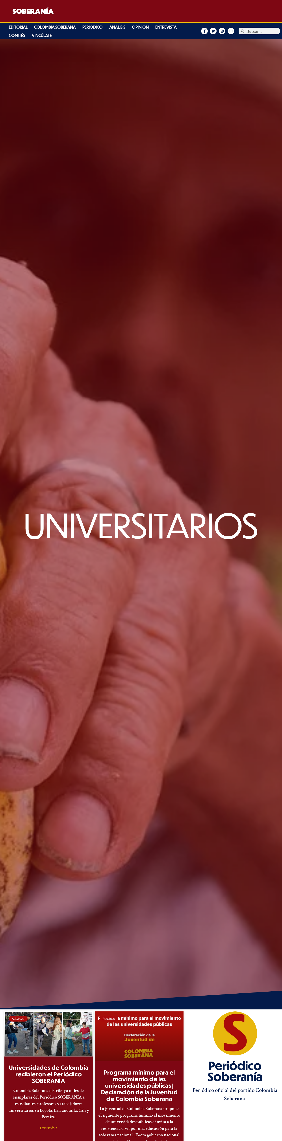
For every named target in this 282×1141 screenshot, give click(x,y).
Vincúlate (42, 35)
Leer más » (48, 1128)
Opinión (140, 26)
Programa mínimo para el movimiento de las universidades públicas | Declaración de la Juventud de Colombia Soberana (139, 1085)
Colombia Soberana (55, 26)
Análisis (117, 26)
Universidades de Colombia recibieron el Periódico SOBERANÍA (48, 1074)
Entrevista (166, 26)
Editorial (18, 26)
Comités (17, 35)
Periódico (92, 26)
